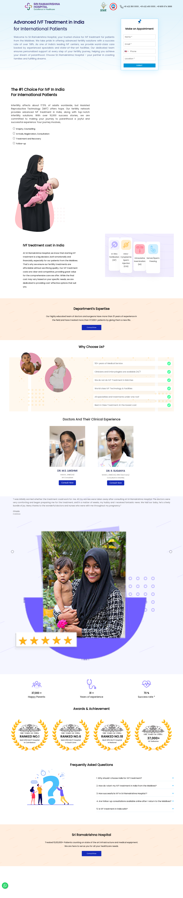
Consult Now (91, 327)
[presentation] (12, 552)
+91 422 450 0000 (147, 6)
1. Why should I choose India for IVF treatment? (119, 781)
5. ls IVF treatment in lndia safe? (112, 812)
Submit (139, 65)
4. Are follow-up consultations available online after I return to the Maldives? (133, 805)
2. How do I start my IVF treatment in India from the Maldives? (126, 789)
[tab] (135, 782)
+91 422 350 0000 (131, 6)
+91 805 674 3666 (164, 6)
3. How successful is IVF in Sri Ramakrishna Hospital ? (121, 797)
